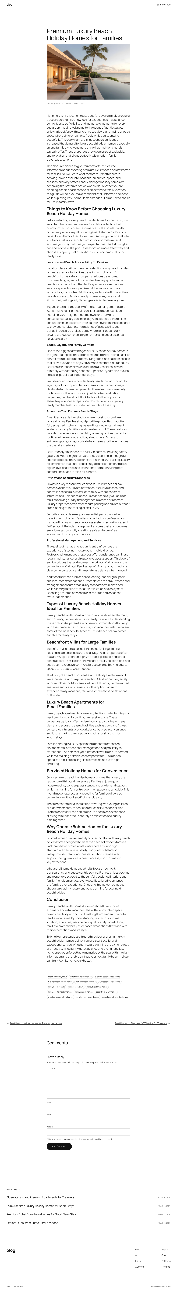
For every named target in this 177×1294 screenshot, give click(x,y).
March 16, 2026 (164, 1197)
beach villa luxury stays (57, 976)
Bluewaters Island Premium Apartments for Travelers (40, 1197)
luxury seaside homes (84, 992)
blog (9, 4)
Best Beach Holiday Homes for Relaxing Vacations (36, 1023)
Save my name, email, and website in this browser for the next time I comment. (80, 1139)
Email (49, 1114)
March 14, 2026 (164, 1206)
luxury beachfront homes (97, 987)
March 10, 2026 (164, 1223)
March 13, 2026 (164, 1214)
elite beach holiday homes (80, 976)
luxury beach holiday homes (109, 981)
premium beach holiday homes (60, 997)
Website (50, 1127)
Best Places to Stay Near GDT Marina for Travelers (141, 1023)
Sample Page (164, 4)
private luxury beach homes (87, 997)
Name (50, 1102)
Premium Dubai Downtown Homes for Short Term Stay (41, 1214)
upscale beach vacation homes (115, 997)
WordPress (166, 1286)
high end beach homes (85, 981)
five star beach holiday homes (60, 981)
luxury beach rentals (56, 987)
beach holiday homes (74, 103)
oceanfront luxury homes (106, 992)
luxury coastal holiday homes (60, 992)
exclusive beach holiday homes (107, 976)
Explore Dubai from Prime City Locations (32, 1223)
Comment (51, 1068)
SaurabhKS (59, 103)
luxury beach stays (75, 987)
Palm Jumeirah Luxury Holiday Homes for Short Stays (40, 1206)
